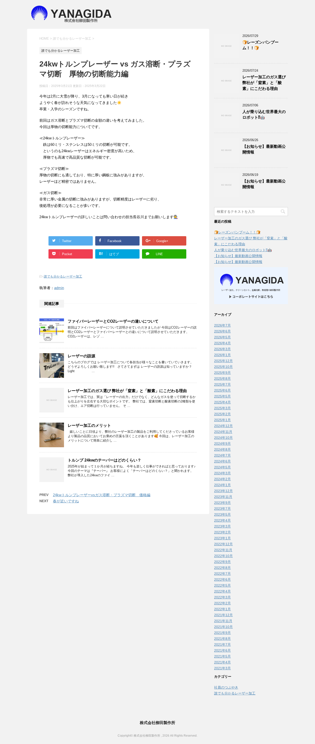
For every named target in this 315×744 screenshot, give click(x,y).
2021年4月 (222, 662)
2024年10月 (223, 438)
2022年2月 (222, 603)
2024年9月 (222, 444)
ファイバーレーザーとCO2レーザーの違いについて (113, 321)
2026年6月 (222, 331)
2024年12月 (223, 426)
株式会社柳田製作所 (157, 723)
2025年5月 (222, 396)
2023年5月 (222, 514)
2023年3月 (222, 526)
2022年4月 (222, 591)
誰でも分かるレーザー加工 (63, 276)
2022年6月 (222, 579)
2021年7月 (222, 644)
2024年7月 (222, 455)
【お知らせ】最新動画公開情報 (238, 256)
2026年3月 (222, 349)
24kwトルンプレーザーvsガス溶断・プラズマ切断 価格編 (101, 495)
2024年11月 (223, 432)
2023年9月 (222, 503)
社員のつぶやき (226, 687)
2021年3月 (222, 668)
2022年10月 (223, 556)
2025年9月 (222, 373)
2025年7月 (222, 384)
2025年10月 (223, 367)
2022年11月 (223, 550)
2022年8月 (222, 568)
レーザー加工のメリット (89, 425)
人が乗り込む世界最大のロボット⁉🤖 (264, 114)
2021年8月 (222, 639)
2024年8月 (222, 449)
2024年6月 (222, 461)
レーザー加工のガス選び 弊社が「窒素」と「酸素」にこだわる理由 (127, 391)
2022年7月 (222, 574)
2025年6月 (222, 390)
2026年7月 (222, 325)
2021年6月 (222, 650)
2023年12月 (223, 491)
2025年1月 (222, 420)
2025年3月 (222, 408)
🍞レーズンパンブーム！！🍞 (237, 232)
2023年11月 (223, 497)
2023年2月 (222, 532)
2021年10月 (223, 627)
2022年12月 (223, 544)
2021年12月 (223, 615)
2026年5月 (222, 337)
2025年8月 (222, 378)
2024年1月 (222, 485)
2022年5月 (222, 585)
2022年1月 (222, 609)
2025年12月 (223, 361)
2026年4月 (222, 343)
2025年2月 (222, 414)
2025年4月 (222, 402)
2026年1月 (222, 355)
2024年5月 (222, 467)
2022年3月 (222, 597)
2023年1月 (222, 538)
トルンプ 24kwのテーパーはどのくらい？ (104, 460)
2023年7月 (222, 509)
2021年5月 (222, 656)
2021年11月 (223, 621)
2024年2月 (222, 479)
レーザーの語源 (83, 356)
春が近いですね (66, 501)
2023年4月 (222, 520)
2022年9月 (222, 562)
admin (59, 288)
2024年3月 (222, 473)
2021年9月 (222, 633)
